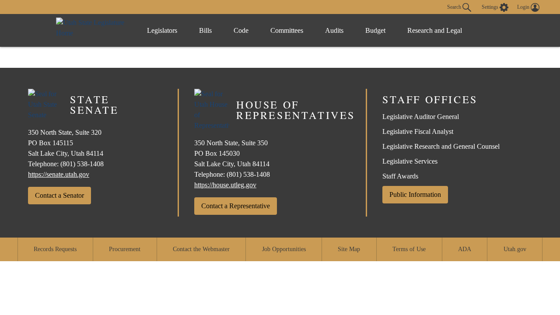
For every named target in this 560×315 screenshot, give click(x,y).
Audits (334, 30)
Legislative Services (410, 161)
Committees (286, 30)
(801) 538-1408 (82, 164)
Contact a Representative (235, 206)
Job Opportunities (284, 249)
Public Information (415, 194)
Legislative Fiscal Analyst (417, 131)
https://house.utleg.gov (225, 185)
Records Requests (55, 249)
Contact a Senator (59, 195)
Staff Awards (400, 176)
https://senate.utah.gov (58, 174)
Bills (205, 30)
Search (454, 7)
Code (241, 30)
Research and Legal (434, 30)
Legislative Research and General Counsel (441, 146)
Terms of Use (409, 249)
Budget (375, 30)
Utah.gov (515, 249)
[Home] (92, 30)
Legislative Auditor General (420, 116)
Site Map (349, 249)
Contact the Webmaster (201, 249)
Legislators (162, 30)
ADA (464, 249)
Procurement (124, 249)
